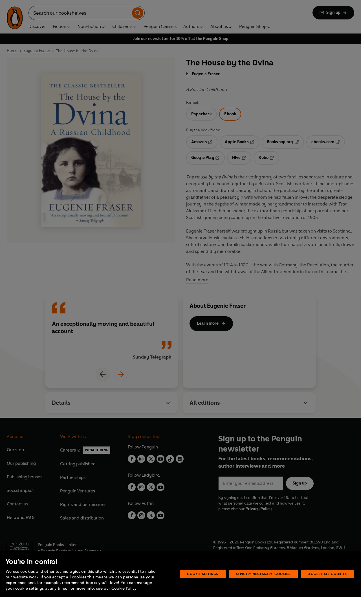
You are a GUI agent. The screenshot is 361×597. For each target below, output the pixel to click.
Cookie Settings (203, 574)
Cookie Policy (124, 588)
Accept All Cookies (327, 574)
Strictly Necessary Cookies (263, 574)
